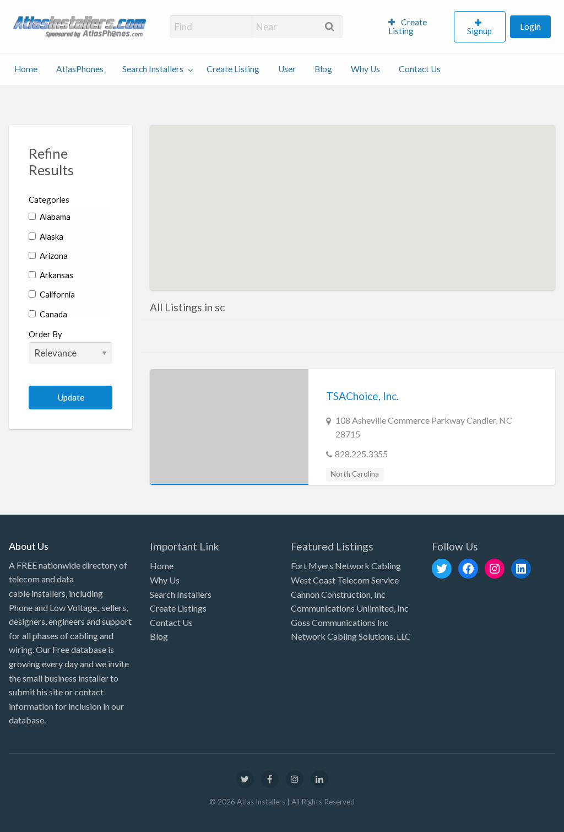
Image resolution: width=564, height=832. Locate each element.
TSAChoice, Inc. (362, 396)
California (56, 294)
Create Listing (407, 26)
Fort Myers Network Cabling (346, 565)
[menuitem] (416, 27)
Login (530, 26)
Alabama (54, 216)
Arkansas (55, 275)
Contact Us (420, 69)
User (287, 69)
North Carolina (354, 473)
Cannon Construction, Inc (338, 594)
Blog (323, 69)
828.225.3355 (361, 454)
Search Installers (152, 69)
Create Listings (178, 608)
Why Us (365, 69)
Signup (479, 31)
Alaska (50, 236)
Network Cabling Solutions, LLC (351, 636)
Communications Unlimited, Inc (350, 608)
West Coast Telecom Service (345, 580)
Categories (49, 199)
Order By (45, 334)
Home (25, 69)
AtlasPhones (80, 69)
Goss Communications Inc (340, 622)
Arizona (53, 256)
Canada (52, 314)
